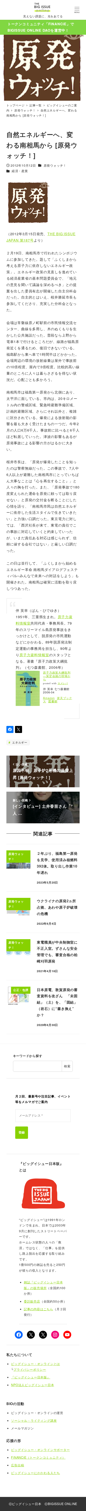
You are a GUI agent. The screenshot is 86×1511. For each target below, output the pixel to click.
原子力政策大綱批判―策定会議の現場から (56, 675)
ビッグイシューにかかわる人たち (35, 1473)
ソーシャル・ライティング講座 (34, 1420)
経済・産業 (20, 171)
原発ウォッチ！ (55, 165)
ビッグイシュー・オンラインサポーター (40, 1449)
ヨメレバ (63, 683)
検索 (67, 1066)
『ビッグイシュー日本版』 (30, 1377)
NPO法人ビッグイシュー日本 (32, 1385)
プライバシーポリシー (29, 1369)
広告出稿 (17, 1465)
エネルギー (19, 742)
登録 (22, 1132)
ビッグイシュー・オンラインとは (35, 1364)
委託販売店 (32, 1301)
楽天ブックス (57, 700)
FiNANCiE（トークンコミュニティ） (38, 1457)
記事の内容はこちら (38, 1309)
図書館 (52, 701)
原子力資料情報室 (34, 654)
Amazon (49, 698)
